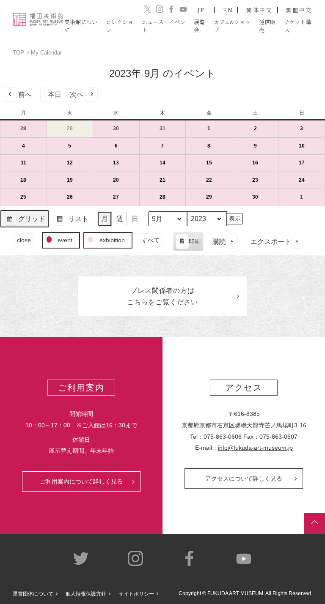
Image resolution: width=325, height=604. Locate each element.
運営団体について (33, 594)
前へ (25, 94)
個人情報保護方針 (86, 594)
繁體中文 (299, 10)
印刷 (188, 244)
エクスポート (271, 241)
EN (228, 10)
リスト (70, 221)
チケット (297, 25)
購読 (219, 241)
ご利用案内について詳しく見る (81, 481)
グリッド (24, 221)
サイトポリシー (136, 594)
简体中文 (259, 10)
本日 (54, 94)
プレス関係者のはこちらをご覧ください (162, 296)
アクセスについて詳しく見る (243, 478)
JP (202, 10)
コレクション (119, 25)
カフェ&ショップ (232, 25)
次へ (76, 94)
